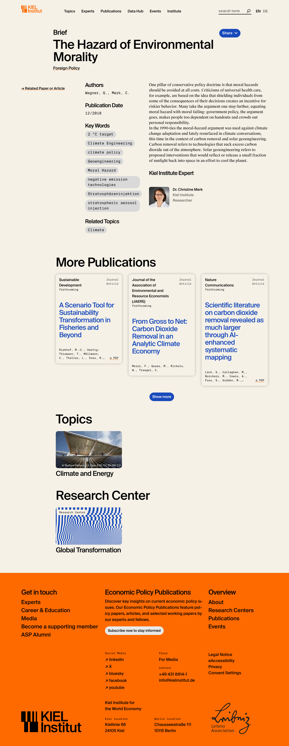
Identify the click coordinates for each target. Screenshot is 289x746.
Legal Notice (220, 654)
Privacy (215, 666)
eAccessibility (221, 660)
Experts (31, 602)
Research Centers (231, 610)
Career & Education (45, 610)
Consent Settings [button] (224, 673)
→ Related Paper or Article (43, 88)
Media (29, 618)
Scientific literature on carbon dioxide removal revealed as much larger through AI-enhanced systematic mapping (234, 331)
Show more (161, 396)
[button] (69, 11)
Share (227, 33)
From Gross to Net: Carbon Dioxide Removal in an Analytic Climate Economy (159, 336)
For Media (168, 659)
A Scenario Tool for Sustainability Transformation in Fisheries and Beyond (86, 320)
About (216, 602)
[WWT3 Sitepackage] (38, 9)
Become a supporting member (59, 626)
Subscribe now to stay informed (134, 630)
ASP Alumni (36, 634)
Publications (223, 618)
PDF (116, 358)
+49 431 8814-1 (173, 674)
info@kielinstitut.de (177, 680)
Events (216, 626)
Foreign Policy (66, 68)
